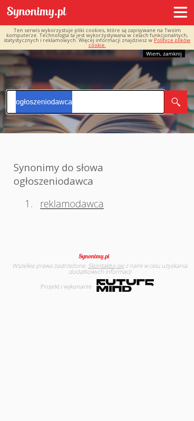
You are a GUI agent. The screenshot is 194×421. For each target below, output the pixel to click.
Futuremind (125, 285)
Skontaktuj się (106, 266)
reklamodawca (72, 203)
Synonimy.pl (37, 13)
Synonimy (97, 257)
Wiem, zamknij (164, 53)
